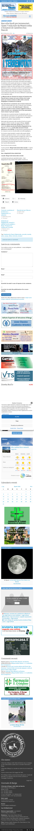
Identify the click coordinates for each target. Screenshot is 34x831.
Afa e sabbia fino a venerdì (20, 447)
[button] (31, 403)
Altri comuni (24, 13)
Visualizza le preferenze (17, 425)
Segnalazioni (4, 1)
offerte (10, 236)
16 (30, 496)
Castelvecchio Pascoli (9, 234)
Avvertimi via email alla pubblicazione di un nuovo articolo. (14, 290)
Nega (17, 421)
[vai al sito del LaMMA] (26, 475)
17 (3, 499)
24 (3, 501)
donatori (20, 236)
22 (26, 499)
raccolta (29, 234)
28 (21, 501)
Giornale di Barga (8, 829)
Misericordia (18, 234)
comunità (24, 234)
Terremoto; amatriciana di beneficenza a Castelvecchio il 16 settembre (7, 212)
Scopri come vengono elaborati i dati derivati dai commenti (16, 298)
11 (8, 496)
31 (3, 504)
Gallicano (27, 11)
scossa (6, 236)
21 (21, 499)
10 (3, 496)
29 (26, 501)
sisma (2, 236)
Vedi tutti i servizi (17, 433)
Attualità (4, 20)
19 (12, 499)
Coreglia (22, 11)
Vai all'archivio (17, 583)
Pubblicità (15, 1)
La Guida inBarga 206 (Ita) (17, 725)
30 (30, 501)
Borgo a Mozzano (10, 13)
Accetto (17, 603)
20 (17, 499)
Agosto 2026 (17, 486)
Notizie (9, 20)
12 (12, 496)
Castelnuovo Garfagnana (14, 11)
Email (3, 275)
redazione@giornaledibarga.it (8, 805)
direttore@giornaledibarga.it (9, 812)
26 (12, 501)
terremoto (15, 236)
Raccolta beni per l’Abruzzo (24, 210)
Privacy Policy (20, 428)
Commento (4, 252)
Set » (31, 486)
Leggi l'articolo (25, 615)
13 (17, 496)
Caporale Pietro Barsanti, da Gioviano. (19, 661)
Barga (6, 11)
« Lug (2, 486)
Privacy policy (16, 829)
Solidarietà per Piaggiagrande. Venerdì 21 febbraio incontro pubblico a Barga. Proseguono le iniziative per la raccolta (8, 224)
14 (21, 496)
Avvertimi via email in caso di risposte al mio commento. (16, 283)
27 (17, 501)
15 (26, 496)
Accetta (17, 416)
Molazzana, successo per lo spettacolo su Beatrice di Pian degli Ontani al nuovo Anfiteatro (16, 614)
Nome (3, 269)
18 (8, 499)
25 (8, 501)
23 (30, 499)
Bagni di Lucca (18, 13)
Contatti (10, 1)
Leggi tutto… (14, 449)
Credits (21, 829)
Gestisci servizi (5, 414)
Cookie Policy (13, 428)
